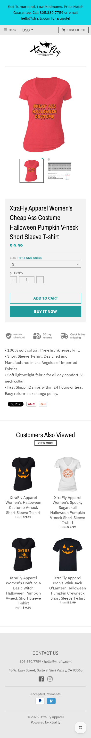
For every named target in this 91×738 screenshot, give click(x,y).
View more (45, 443)
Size (26, 258)
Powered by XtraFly (45, 722)
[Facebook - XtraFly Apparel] (41, 679)
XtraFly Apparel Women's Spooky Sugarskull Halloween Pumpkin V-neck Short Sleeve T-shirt (67, 510)
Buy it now (45, 311)
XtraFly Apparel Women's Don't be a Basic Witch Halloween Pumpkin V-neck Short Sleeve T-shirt (23, 590)
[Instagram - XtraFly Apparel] (50, 679)
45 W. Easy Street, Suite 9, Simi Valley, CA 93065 (46, 670)
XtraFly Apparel (52, 717)
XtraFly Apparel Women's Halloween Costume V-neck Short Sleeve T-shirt (23, 505)
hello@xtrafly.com (58, 661)
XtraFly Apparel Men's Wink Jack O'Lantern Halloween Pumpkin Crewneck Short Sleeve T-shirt (67, 587)
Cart (75, 30)
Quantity (16, 273)
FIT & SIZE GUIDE (30, 258)
